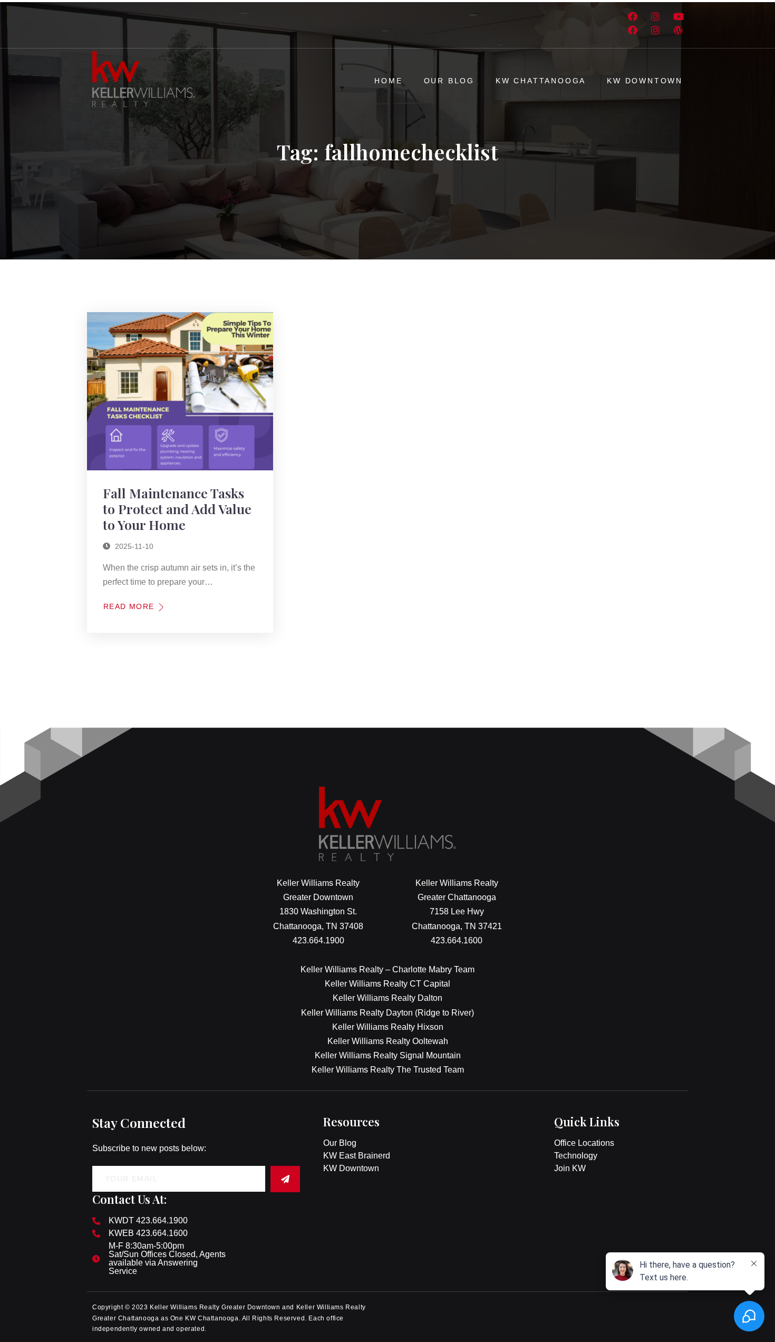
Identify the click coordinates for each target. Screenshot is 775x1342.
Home (388, 80)
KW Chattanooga (541, 80)
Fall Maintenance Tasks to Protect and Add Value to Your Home (177, 508)
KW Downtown (645, 80)
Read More (128, 606)
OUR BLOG (449, 80)
